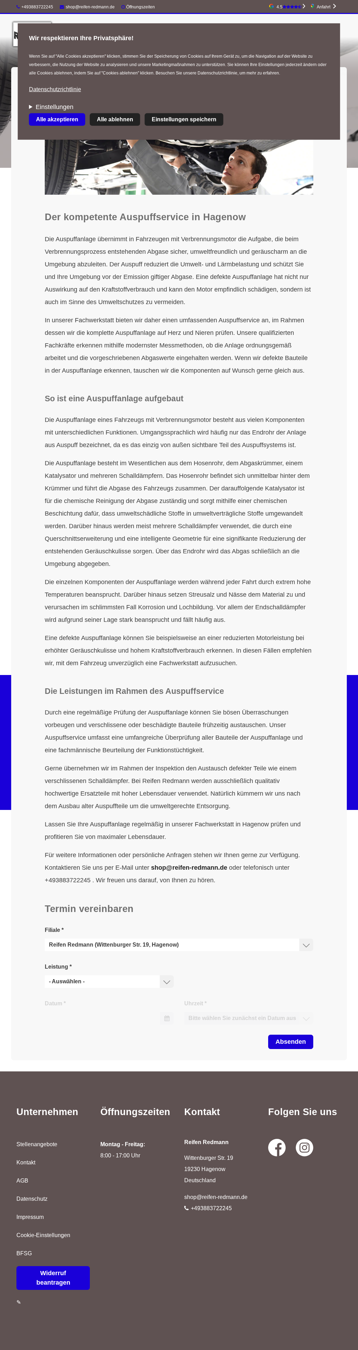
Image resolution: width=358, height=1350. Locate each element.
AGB (22, 1181)
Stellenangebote (36, 1144)
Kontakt (25, 1162)
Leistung (58, 967)
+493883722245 (37, 7)
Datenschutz (32, 1199)
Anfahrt (323, 7)
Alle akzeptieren (57, 119)
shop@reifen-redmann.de (90, 7)
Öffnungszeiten (140, 7)
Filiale (54, 930)
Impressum (30, 1217)
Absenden (290, 1041)
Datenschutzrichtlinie (55, 89)
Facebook (277, 1147)
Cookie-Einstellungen (43, 1235)
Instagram (304, 1147)
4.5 (279, 7)
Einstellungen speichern (184, 119)
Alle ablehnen (115, 119)
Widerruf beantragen (53, 1278)
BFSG (24, 1253)
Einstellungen (54, 106)
